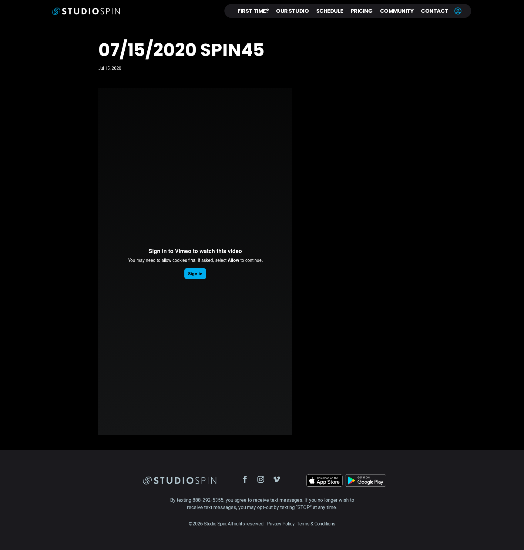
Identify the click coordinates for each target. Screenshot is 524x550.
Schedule (329, 11)
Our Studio (292, 11)
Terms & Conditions (316, 524)
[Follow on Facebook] (245, 479)
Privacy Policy (280, 524)
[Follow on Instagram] (260, 479)
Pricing (362, 11)
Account (458, 11)
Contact (434, 11)
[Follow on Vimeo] (276, 479)
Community (397, 11)
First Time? (253, 11)
